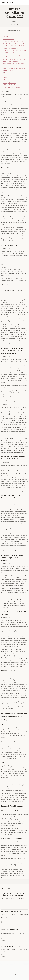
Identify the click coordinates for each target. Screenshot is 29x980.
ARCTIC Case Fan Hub (8, 66)
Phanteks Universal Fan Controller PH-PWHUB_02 (15, 63)
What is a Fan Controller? (10, 84)
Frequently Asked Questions (9, 83)
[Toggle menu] (26, 2)
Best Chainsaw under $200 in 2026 (11, 911)
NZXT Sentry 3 (6, 36)
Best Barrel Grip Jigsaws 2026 (9, 929)
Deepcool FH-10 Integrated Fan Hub (11, 48)
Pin (5, 72)
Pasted (5, 77)
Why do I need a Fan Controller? (12, 87)
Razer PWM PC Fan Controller (10, 34)
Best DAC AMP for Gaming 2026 (10, 946)
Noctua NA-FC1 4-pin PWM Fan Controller (13, 41)
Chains (6, 79)
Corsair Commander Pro (8, 39)
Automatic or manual (9, 74)
